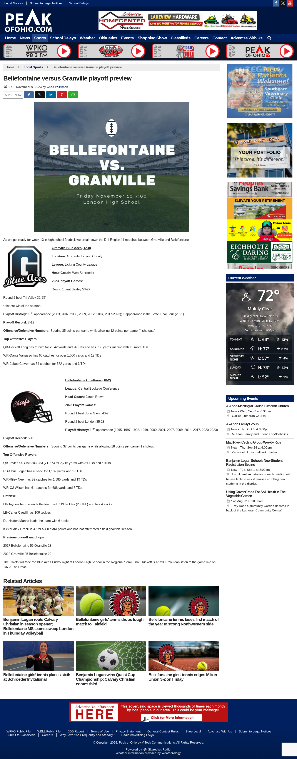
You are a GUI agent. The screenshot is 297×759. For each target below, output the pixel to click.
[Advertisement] (177, 20)
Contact (219, 38)
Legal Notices (13, 3)
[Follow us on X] (283, 3)
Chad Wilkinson (57, 87)
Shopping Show (152, 38)
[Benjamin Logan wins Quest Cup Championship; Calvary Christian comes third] (111, 656)
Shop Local (193, 731)
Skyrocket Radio (158, 749)
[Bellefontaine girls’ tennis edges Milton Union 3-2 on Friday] (183, 656)
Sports (40, 38)
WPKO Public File (19, 731)
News (25, 38)
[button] (269, 38)
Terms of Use (100, 731)
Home (10, 38)
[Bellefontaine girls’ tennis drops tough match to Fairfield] (111, 601)
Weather (87, 38)
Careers (201, 38)
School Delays (79, 3)
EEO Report (75, 731)
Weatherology (171, 753)
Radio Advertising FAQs (137, 735)
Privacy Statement (128, 731)
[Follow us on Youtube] (290, 3)
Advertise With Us (246, 38)
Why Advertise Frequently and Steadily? (87, 735)
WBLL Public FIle (49, 731)
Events (127, 38)
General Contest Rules (163, 731)
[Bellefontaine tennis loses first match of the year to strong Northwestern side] (183, 601)
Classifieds (180, 38)
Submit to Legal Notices (46, 3)
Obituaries (108, 38)
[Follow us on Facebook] (276, 3)
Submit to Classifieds (21, 735)
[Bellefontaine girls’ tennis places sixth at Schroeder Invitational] (38, 656)
